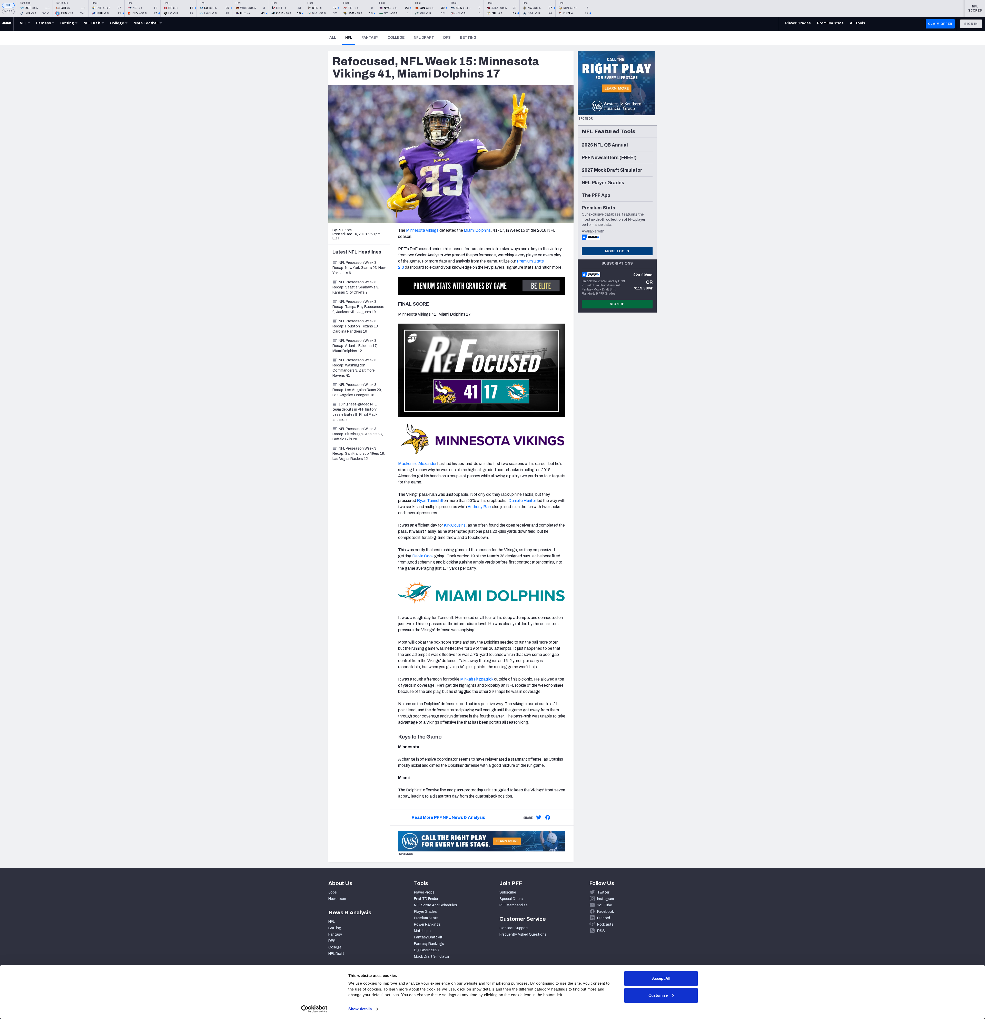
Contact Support (513, 928)
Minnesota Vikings (422, 230)
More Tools (617, 251)
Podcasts (605, 924)
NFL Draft (424, 38)
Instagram (605, 899)
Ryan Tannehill (430, 500)
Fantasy (369, 38)
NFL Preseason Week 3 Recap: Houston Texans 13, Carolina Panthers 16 (355, 326)
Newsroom (337, 899)
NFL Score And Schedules (435, 905)
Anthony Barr (479, 506)
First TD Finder (426, 899)
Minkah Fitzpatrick (476, 679)
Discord (603, 918)
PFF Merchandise (513, 905)
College (396, 38)
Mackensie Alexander (417, 463)
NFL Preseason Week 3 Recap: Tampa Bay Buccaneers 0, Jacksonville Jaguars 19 (358, 307)
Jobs (332, 892)
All (332, 38)
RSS (601, 931)
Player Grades (425, 912)
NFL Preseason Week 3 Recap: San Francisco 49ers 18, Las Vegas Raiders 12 (358, 454)
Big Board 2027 (427, 950)
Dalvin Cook (423, 556)
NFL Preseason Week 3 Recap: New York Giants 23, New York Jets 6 (359, 268)
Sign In (971, 24)
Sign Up (617, 304)
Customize (658, 995)
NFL (8, 5)
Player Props (424, 892)
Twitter (603, 892)
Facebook (605, 912)
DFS (447, 38)
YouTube (604, 905)
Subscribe (507, 892)
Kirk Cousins (455, 525)
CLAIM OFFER (940, 24)
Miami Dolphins (477, 230)
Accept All (661, 978)
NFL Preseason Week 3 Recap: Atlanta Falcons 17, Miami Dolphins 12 (354, 346)
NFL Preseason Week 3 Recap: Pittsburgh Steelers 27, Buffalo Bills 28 (357, 434)
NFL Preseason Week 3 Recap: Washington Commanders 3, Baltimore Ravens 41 (354, 367)
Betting (468, 38)
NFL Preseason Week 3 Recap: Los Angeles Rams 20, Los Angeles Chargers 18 (357, 390)
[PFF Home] (6, 24)
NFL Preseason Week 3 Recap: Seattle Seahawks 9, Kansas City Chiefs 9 (355, 287)
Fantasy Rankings (429, 944)
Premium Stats (426, 918)
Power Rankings (427, 924)
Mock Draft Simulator (431, 956)
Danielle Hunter (522, 500)
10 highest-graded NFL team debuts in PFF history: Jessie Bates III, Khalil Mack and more (355, 412)
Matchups (422, 931)
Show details (360, 1009)
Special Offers (511, 899)
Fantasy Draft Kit (428, 937)
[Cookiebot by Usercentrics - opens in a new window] (314, 1009)
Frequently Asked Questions (523, 934)
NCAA (8, 11)
